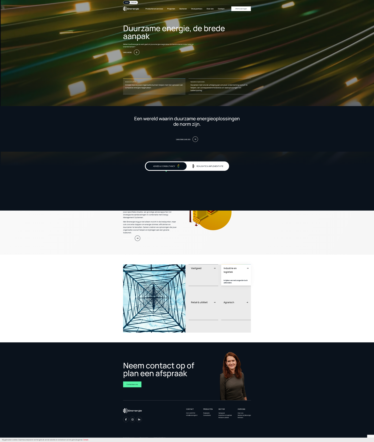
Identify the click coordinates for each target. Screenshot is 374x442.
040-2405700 (190, 413)
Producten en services (154, 9)
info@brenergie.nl (191, 415)
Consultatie (207, 415)
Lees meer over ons (183, 139)
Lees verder (127, 52)
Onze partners (196, 9)
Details (85, 440)
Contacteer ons (132, 384)
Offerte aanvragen (241, 9)
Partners (240, 417)
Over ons (210, 9)
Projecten (171, 9)
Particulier (133, 2)
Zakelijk (126, 2)
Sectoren (183, 9)
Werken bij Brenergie (244, 415)
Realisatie (206, 413)
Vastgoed (221, 413)
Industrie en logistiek (225, 415)
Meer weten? (128, 238)
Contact (221, 9)
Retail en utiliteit (223, 417)
